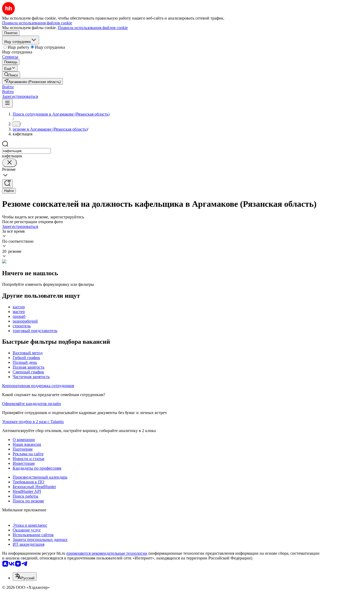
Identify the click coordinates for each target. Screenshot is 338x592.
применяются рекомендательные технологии (106, 553)
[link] (11, 74)
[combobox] (26, 151)
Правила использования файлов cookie (93, 27)
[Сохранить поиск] (7, 183)
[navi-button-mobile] (7, 103)
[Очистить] (9, 162)
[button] (8, 87)
